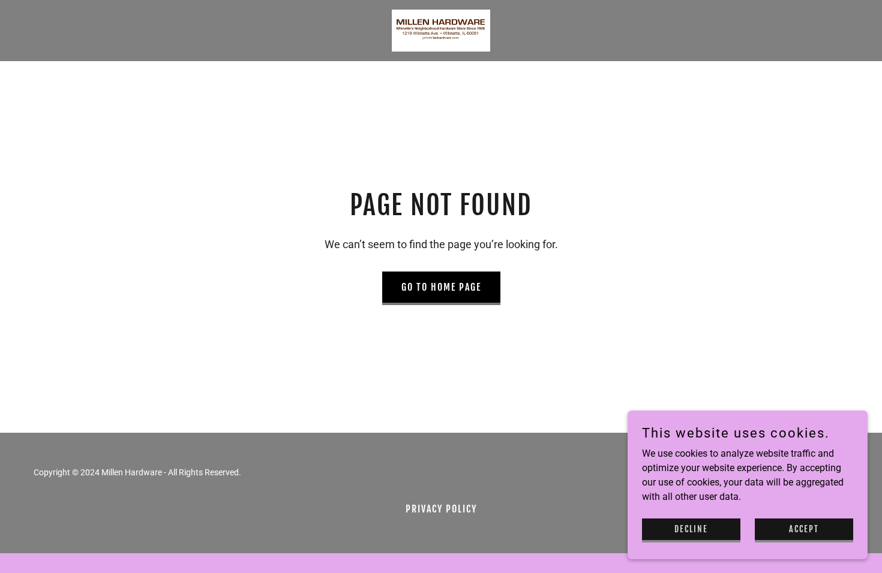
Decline (691, 529)
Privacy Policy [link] (441, 509)
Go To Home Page (441, 287)
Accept (804, 529)
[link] (441, 29)
